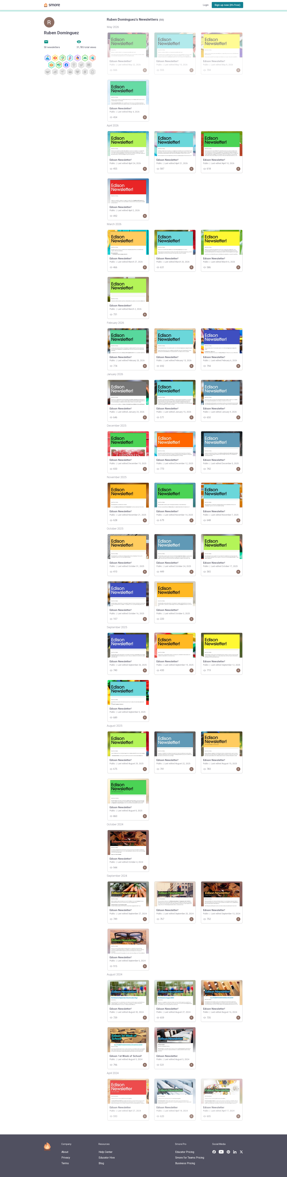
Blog (101, 1163)
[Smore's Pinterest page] (228, 1152)
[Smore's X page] (241, 1152)
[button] (227, 5)
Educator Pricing (184, 1152)
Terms (65, 1163)
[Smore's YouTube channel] (221, 1152)
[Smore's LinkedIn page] (235, 1152)
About (64, 1152)
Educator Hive (107, 1157)
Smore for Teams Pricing (189, 1157)
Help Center (105, 1152)
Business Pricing (185, 1163)
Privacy (65, 1157)
